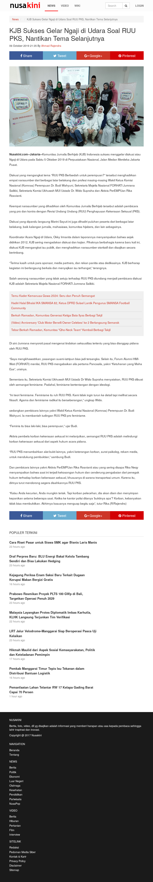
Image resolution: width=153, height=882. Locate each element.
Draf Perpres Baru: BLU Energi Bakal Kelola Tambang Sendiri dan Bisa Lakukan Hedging (49, 558)
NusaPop (14, 803)
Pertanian (15, 825)
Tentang (14, 754)
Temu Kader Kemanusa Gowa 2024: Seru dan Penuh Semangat (53, 296)
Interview (14, 834)
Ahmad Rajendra (51, 46)
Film (11, 830)
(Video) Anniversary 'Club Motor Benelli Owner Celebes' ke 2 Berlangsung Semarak (65, 322)
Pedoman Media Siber (22, 852)
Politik (12, 772)
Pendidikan (15, 794)
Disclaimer (15, 865)
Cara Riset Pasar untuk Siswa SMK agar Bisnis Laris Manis (53, 542)
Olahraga (14, 785)
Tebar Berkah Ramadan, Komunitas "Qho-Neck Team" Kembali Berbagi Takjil (60, 330)
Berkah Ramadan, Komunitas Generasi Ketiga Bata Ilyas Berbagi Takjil (56, 315)
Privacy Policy (17, 861)
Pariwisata (15, 799)
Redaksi (14, 847)
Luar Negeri (16, 781)
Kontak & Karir (17, 856)
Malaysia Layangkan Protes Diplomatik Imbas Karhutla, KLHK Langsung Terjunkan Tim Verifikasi (50, 614)
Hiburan (14, 821)
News (51, 5)
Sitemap (14, 870)
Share (27, 55)
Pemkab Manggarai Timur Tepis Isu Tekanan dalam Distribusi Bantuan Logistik (46, 670)
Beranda (14, 750)
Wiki (77, 5)
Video (65, 5)
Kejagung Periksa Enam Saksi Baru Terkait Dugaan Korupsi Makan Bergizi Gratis (47, 577)
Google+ (95, 55)
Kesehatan (15, 790)
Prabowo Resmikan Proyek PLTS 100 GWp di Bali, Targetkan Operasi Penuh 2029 (46, 596)
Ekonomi (14, 776)
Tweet (61, 55)
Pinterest (128, 55)
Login (139, 5)
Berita (12, 767)
